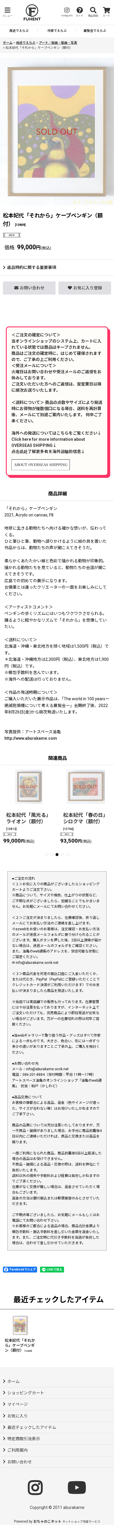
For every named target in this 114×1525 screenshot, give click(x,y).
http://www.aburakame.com (30, 738)
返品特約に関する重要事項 (31, 267)
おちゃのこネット (47, 1521)
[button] (7, 12)
